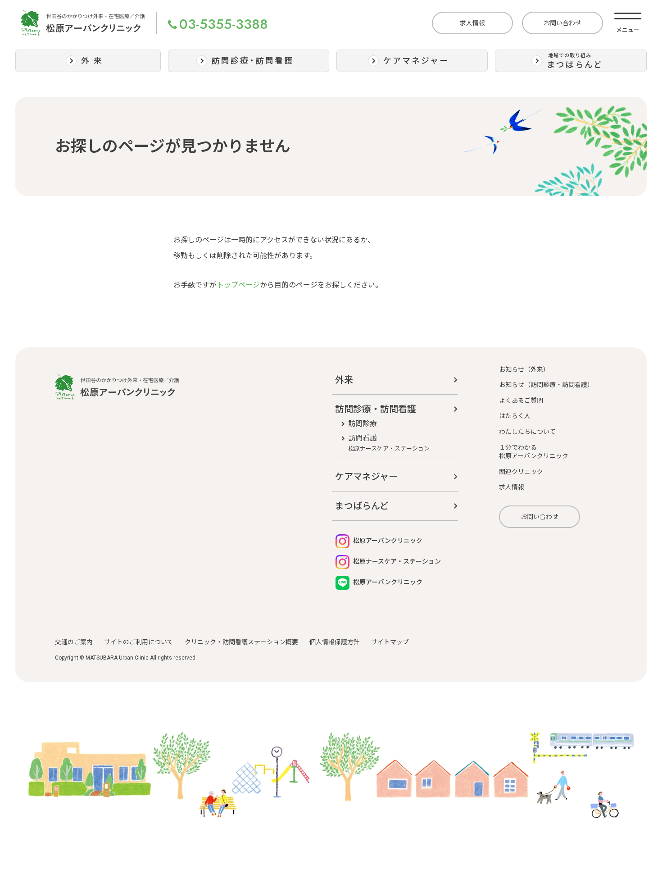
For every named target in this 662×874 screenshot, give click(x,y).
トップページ (238, 285)
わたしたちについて (527, 431)
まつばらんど (362, 506)
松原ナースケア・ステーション (396, 561)
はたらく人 (515, 415)
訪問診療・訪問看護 (375, 409)
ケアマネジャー (366, 476)
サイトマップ (390, 642)
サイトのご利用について (138, 642)
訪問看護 (389, 443)
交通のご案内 (74, 642)
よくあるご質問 (521, 400)
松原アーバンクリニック (387, 540)
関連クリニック (521, 471)
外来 (344, 379)
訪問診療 (362, 423)
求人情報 (472, 23)
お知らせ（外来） (524, 369)
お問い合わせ (562, 23)
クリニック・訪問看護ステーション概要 (241, 642)
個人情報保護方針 (334, 642)
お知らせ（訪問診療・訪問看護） (546, 384)
